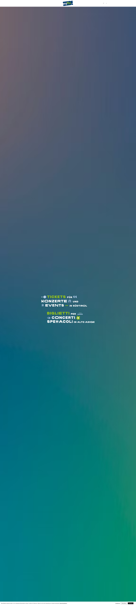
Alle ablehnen (124, 603)
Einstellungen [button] (117, 603)
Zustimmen (131, 603)
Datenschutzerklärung (63, 603)
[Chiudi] (134, 603)
